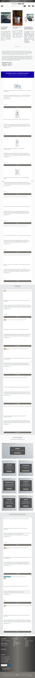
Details (17, 316)
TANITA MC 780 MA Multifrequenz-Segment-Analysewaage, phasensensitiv (17, 387)
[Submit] (9, 665)
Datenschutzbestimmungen (5, 667)
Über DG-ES (27, 643)
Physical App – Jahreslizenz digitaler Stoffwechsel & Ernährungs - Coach (16, 586)
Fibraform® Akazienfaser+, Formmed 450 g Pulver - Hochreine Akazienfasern (17, 206)
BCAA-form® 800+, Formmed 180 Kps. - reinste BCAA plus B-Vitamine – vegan (17, 235)
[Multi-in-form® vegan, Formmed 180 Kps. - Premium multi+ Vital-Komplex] (17, 113)
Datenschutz (27, 644)
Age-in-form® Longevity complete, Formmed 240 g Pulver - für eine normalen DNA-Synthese (17, 91)
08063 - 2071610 (4, 643)
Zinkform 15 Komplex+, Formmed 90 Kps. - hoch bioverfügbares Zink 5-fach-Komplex (17, 265)
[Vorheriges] (3, 181)
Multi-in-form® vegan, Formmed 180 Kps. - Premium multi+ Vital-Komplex (16, 119)
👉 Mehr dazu (9, 471)
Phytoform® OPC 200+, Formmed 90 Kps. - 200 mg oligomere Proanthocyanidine (14, 149)
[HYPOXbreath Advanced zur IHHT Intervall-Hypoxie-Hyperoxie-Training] (17, 323)
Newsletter (26, 642)
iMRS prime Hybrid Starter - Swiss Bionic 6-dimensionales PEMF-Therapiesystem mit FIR (15, 416)
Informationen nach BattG (29, 640)
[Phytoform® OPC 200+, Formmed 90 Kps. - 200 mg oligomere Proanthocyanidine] (17, 142)
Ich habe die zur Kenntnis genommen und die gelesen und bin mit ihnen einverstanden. (5, 668)
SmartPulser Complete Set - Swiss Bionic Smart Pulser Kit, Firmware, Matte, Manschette (17, 301)
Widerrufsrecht (15, 644)
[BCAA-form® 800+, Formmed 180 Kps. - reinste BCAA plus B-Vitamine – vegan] (17, 229)
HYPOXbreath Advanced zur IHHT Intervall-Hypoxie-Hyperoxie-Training (16, 329)
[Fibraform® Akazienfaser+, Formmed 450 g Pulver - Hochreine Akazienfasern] (17, 200)
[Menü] (2, 6)
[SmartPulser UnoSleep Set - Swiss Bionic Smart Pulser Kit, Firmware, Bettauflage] (17, 522)
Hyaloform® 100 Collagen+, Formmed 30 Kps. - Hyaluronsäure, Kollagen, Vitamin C (16, 178)
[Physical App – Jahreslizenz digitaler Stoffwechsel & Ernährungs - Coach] (17, 580)
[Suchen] (25, 6)
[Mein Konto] (29, 6)
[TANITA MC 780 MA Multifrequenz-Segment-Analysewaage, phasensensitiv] (17, 381)
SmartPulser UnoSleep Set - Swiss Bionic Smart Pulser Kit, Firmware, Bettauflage (15, 529)
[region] (17, 181)
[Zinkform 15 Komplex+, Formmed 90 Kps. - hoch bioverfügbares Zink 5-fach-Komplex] (17, 258)
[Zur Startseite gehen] (17, 4)
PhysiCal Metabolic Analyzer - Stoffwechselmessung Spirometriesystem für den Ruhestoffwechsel (17, 359)
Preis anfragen (17, 345)
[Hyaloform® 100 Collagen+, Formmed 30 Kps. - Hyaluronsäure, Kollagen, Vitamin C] (17, 171)
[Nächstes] (32, 181)
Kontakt (14, 640)
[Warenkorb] (33, 6)
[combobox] (14, 6)
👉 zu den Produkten (25, 470)
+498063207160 (9, 64)
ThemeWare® (30, 675)
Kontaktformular (3, 649)
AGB (14, 645)
